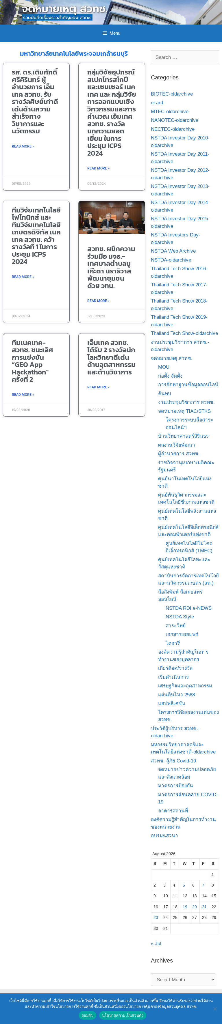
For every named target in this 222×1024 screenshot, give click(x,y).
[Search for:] (185, 57)
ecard (157, 102)
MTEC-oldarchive (169, 111)
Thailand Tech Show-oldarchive (184, 333)
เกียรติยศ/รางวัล (175, 668)
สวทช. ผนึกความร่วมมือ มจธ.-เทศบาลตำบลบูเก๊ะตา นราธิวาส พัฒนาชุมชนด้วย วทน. (111, 267)
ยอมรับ (87, 1015)
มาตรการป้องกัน (175, 785)
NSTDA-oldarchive (171, 260)
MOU (163, 367)
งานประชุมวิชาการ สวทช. (186, 402)
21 (204, 907)
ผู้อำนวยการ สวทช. (179, 453)
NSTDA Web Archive (173, 251)
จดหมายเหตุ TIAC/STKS (184, 411)
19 (185, 907)
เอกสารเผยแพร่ (182, 634)
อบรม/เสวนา (164, 835)
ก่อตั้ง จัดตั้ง (170, 376)
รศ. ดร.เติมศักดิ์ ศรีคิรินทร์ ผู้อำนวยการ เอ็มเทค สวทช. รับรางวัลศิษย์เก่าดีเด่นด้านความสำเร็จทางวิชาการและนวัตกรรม (35, 101)
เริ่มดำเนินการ (173, 677)
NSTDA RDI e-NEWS (189, 608)
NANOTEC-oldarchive (174, 120)
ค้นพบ (164, 393)
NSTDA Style (180, 617)
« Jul (156, 943)
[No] (215, 1009)
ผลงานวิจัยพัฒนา (176, 445)
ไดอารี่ (173, 643)
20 (194, 907)
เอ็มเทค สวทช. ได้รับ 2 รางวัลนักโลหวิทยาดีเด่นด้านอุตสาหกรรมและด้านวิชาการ (111, 357)
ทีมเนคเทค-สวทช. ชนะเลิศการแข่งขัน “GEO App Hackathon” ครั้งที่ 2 (32, 361)
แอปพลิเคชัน (171, 703)
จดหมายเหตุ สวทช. (172, 358)
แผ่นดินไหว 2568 (176, 694)
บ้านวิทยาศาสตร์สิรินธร (183, 436)
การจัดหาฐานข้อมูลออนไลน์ (188, 384)
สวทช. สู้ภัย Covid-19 (173, 761)
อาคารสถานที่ (173, 811)
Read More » (23, 146)
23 (155, 917)
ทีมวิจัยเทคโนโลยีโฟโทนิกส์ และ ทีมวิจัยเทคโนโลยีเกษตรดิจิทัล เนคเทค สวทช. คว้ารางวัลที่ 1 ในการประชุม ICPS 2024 (36, 236)
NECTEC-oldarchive (173, 129)
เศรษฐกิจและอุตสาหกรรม (185, 686)
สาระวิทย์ (176, 625)
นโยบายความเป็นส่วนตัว (123, 1015)
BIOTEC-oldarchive (172, 94)
